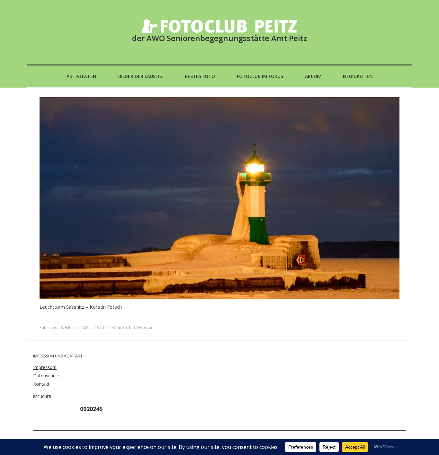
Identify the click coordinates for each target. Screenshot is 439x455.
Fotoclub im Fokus (260, 76)
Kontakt (41, 384)
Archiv (313, 76)
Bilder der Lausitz (140, 76)
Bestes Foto (200, 76)
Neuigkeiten (358, 76)
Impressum (45, 367)
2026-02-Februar (137, 327)
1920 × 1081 (106, 327)
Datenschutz (46, 376)
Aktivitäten (81, 76)
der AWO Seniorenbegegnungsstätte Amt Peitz (219, 38)
